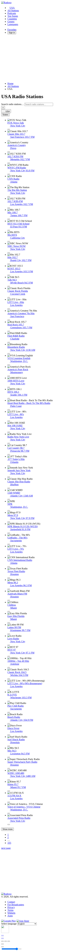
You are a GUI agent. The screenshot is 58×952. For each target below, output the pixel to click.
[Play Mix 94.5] (8, 757)
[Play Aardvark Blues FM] (8, 600)
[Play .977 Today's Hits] (8, 465)
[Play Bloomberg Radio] (8, 353)
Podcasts (11, 13)
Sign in (12, 32)
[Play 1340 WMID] (8, 499)
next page (6, 848)
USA (12, 7)
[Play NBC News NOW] (8, 252)
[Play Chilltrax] (8, 611)
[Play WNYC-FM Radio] (8, 174)
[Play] (5, 941)
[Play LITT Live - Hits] (8, 308)
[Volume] (2, 946)
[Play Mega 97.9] (8, 521)
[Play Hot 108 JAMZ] (8, 432)
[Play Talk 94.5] (8, 286)
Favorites (11, 29)
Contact (11, 902)
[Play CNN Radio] (8, 185)
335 (9, 843)
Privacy (11, 907)
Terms (10, 910)
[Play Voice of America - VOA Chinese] (8, 813)
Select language (9, 923)
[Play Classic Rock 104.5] (8, 678)
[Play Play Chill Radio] (8, 712)
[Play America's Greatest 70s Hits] (8, 319)
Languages (12, 24)
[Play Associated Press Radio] (8, 824)
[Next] (8, 941)
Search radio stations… (12, 104)
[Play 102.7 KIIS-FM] (8, 207)
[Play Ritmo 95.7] (8, 790)
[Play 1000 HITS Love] (8, 387)
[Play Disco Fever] (8, 734)
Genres (10, 21)
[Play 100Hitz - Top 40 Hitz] (8, 667)
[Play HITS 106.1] (8, 398)
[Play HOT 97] (8, 656)
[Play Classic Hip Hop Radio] (8, 488)
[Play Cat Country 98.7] (8, 454)
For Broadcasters (15, 904)
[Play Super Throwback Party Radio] (8, 768)
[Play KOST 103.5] (8, 275)
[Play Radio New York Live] (8, 443)
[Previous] (2, 941)
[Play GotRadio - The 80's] (8, 544)
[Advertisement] (29, 58)
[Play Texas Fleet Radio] (8, 577)
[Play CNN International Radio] (8, 566)
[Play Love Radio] (8, 645)
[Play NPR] (8, 510)
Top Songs (12, 16)
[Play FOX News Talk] (8, 129)
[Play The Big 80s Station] (8, 196)
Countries (12, 19)
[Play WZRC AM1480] (8, 779)
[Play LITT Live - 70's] (8, 555)
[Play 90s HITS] (8, 241)
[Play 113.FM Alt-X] (8, 802)
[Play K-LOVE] (8, 701)
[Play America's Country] (8, 151)
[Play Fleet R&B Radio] (8, 342)
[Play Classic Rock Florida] (8, 297)
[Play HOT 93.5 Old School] (8, 230)
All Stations (13, 10)
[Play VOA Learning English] (8, 364)
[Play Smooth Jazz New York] (8, 476)
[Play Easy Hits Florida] (8, 622)
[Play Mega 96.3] (8, 589)
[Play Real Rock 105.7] (8, 331)
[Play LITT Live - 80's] (8, 420)
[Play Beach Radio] (8, 723)
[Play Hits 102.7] (8, 263)
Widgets (11, 913)
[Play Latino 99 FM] (8, 633)
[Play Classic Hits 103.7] (8, 140)
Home (10, 83)
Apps (10, 915)
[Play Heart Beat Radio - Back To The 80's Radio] (8, 409)
